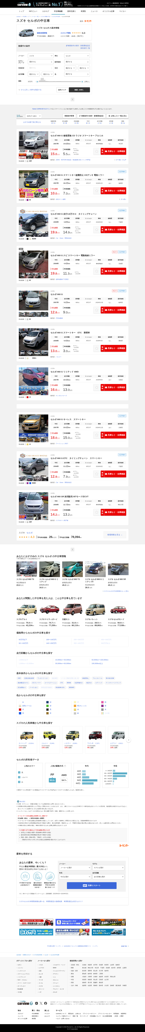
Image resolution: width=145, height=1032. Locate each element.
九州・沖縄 (74, 985)
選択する (69, 74)
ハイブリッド (22, 977)
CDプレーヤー (36, 683)
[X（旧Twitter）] (41, 1003)
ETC (61, 683)
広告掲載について (95, 1016)
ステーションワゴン (24, 974)
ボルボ (55, 992)
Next (128, 740)
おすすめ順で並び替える (32, 122)
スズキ (22, 533)
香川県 (90, 982)
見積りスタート (94, 885)
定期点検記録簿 (29, 678)
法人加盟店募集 (107, 1016)
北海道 (84, 965)
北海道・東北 (75, 965)
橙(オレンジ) (81, 706)
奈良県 (106, 976)
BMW (54, 968)
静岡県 (95, 973)
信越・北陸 (74, 971)
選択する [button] (32, 62)
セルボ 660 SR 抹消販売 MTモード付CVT (69, 496)
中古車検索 (58, 11)
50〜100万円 (23, 643)
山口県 (106, 979)
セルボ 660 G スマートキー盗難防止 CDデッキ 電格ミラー (77, 175)
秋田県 (106, 965)
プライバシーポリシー (89, 1013)
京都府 (95, 976)
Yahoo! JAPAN (124, 3)
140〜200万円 (51, 643)
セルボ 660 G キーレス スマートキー (68, 419)
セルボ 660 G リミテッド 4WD (65, 372)
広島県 (101, 979)
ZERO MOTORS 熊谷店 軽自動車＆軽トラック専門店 (73, 160)
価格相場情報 (42, 33)
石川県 (101, 971)
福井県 (106, 971)
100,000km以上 (97, 663)
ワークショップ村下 (62, 443)
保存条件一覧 (85, 48)
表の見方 (22, 801)
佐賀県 (90, 985)
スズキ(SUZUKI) (37, 954)
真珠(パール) (26, 706)
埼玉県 (97, 968)
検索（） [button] (79, 90)
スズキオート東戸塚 (62, 520)
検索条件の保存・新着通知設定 (79, 45)
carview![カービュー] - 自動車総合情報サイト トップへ (81, 946)
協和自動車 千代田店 (62, 279)
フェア (124, 160)
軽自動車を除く (60, 687)
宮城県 (101, 965)
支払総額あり (22, 687)
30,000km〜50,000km (63, 663)
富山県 (95, 971)
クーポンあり (33, 687)
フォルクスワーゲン (59, 971)
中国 (72, 979)
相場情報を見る (113, 535)
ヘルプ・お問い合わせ (62, 1018)
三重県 (101, 973)
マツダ (41, 980)
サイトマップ (84, 1016)
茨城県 (108, 968)
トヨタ (41, 965)
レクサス (41, 968)
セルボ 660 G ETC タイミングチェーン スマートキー (76, 458)
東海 (72, 973)
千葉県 (102, 968)
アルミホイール (97, 678)
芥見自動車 (59, 318)
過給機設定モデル (23, 683)
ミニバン (20, 968)
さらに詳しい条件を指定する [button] (31, 90)
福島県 (118, 965)
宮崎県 (112, 985)
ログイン (109, 3)
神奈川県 (90, 968)
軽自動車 (20, 989)
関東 (72, 968)
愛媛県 (95, 982)
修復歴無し (85, 678)
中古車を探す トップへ (54, 946)
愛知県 (84, 973)
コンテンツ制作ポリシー (63, 1016)
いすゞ (41, 992)
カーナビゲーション (51, 683)
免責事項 (123, 1013)
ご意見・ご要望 (118, 1016)
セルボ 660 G (57, 294)
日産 (40, 971)
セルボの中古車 (55, 954)
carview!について (61, 1013)
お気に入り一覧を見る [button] (119, 116)
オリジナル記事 (108, 11)
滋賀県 (101, 976)
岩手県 (95, 965)
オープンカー (22, 986)
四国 (72, 982)
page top (124, 946)
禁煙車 (69, 683)
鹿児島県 (118, 985)
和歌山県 (112, 976)
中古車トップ (26, 16)
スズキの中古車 (56, 16)
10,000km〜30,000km (63, 660)
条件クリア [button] (62, 90)
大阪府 (84, 976)
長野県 (90, 971)
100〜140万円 (51, 639)
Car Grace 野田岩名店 (63, 238)
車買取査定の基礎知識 (54, 901)
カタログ (45, 11)
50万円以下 (23, 639)
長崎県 (95, 985)
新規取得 (115, 3)
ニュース (94, 11)
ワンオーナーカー (42, 678)
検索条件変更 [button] (69, 116)
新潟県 (84, 971)
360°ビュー (33, 11)
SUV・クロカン (22, 980)
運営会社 (71, 1013)
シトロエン (56, 986)
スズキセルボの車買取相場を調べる (32, 901)
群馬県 (119, 968)
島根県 (90, 979)
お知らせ (78, 1013)
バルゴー (58, 357)
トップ (21, 11)
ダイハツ (41, 989)
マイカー (122, 11)
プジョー (55, 983)
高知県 (101, 982)
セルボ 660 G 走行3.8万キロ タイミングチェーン (74, 214)
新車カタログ (27, 954)
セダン (20, 965)
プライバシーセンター (105, 1013)
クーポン (119, 160)
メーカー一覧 (35, 16)
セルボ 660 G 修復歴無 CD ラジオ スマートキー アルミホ (77, 135)
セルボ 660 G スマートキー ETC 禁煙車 (70, 332)
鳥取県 (84, 979)
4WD (19, 678)
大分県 (106, 985)
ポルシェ (55, 980)
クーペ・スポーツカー (24, 983)
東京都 (84, 968)
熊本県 (101, 985)
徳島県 (84, 982)
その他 (20, 992)
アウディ (55, 974)
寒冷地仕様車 (110, 678)
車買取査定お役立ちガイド (73, 901)
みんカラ (47, 1016)
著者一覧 (75, 1016)
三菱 (40, 977)
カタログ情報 (65, 33)
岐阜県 (90, 973)
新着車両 (71, 687)
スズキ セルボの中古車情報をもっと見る (116, 591)
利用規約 (116, 1013)
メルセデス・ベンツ (59, 965)
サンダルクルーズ (61, 395)
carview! (18, 16)
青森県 (90, 965)
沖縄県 (124, 985)
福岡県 (84, 985)
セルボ (30, 533)
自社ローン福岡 (60, 199)
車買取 (83, 11)
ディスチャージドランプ (113, 683)
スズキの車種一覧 (45, 16)
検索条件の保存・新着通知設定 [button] (92, 116)
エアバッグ (98, 683)
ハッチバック (22, 971)
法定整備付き (79, 683)
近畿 (72, 976)
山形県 (112, 965)
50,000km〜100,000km (100, 660)
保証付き (89, 683)
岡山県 (95, 979)
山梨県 (124, 968)
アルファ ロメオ (58, 989)
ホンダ (41, 974)
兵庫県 (90, 976)
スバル (41, 983)
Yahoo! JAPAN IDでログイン (41, 109)
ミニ (54, 977)
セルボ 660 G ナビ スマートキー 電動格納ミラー (73, 255)
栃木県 (113, 968)
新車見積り (71, 11)
